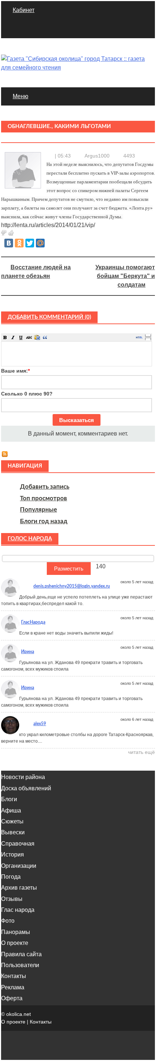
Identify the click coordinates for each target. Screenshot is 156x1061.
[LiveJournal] (50, 243)
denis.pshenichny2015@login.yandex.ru (71, 586)
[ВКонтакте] (8, 243)
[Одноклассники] (19, 243)
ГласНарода (33, 622)
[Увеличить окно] (148, 335)
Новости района (23, 777)
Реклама (12, 987)
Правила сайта (21, 954)
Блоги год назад (43, 521)
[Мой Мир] (40, 243)
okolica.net (18, 1014)
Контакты (13, 976)
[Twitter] (29, 243)
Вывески (13, 832)
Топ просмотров (43, 498)
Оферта (11, 998)
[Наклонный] (13, 337)
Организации (18, 866)
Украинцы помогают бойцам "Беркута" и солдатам (125, 276)
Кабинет (23, 10)
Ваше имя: (15, 371)
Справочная (17, 844)
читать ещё (141, 752)
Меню (20, 96)
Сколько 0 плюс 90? (27, 394)
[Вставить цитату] (45, 337)
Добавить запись (44, 487)
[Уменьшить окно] (148, 339)
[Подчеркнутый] (21, 337)
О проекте (14, 943)
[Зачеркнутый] (29, 337)
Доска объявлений (26, 788)
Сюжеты (12, 821)
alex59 (39, 724)
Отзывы (11, 899)
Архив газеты (19, 888)
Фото (8, 921)
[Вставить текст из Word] (37, 337)
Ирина (27, 651)
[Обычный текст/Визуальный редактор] (139, 337)
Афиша (11, 810)
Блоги (9, 799)
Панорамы (15, 932)
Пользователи (20, 965)
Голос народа (30, 538)
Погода (11, 877)
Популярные (38, 509)
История (12, 854)
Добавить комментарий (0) (49, 317)
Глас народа (17, 910)
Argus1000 (97, 156)
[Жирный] (5, 337)
